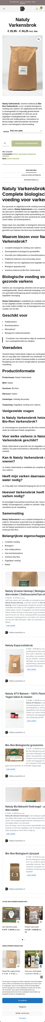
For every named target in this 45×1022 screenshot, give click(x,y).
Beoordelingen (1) (31, 180)
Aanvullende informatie (31, 175)
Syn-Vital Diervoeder (9, 927)
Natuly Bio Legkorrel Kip (11, 971)
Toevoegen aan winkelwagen (26, 143)
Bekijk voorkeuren (22, 1013)
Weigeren (22, 1007)
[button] (41, 977)
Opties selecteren (18, 922)
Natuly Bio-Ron (13, 159)
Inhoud (6, 131)
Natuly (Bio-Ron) (19, 154)
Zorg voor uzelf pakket (33, 971)
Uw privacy (22, 1018)
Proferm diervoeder (32, 927)
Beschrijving (31, 170)
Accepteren (22, 1000)
